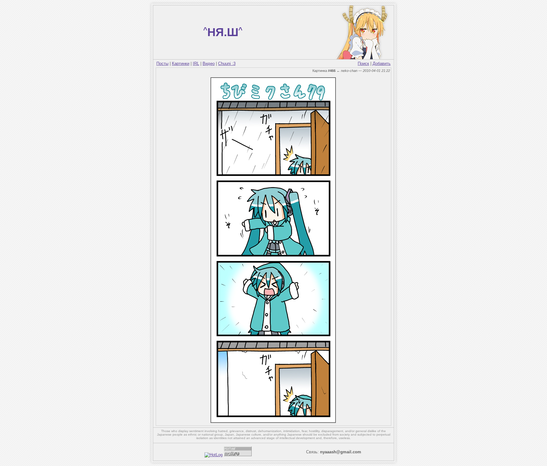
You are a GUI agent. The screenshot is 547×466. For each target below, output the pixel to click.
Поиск (363, 63)
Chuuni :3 (227, 63)
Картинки (180, 63)
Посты (162, 63)
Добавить (382, 63)
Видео (209, 63)
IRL (196, 63)
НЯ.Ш (222, 32)
